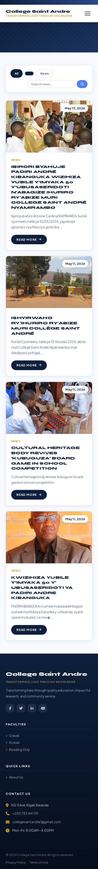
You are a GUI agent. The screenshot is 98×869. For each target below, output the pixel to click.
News (44, 73)
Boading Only (19, 750)
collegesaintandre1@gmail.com (36, 822)
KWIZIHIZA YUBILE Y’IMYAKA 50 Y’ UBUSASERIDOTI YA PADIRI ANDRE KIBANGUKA (42, 587)
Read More (26, 239)
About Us (16, 777)
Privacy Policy (16, 862)
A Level (14, 743)
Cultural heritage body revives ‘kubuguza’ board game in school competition (45, 458)
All (16, 73)
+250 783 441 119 (25, 813)
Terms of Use (38, 862)
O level (14, 736)
